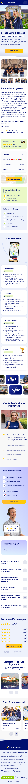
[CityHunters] (8, 2)
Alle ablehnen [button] (21, 777)
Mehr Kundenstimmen (14, 646)
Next (16, 692)
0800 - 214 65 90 (12, 495)
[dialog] (14, 767)
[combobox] (26, 752)
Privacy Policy (12, 765)
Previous (11, 692)
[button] (14, 781)
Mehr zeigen (5, 126)
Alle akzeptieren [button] (7, 777)
